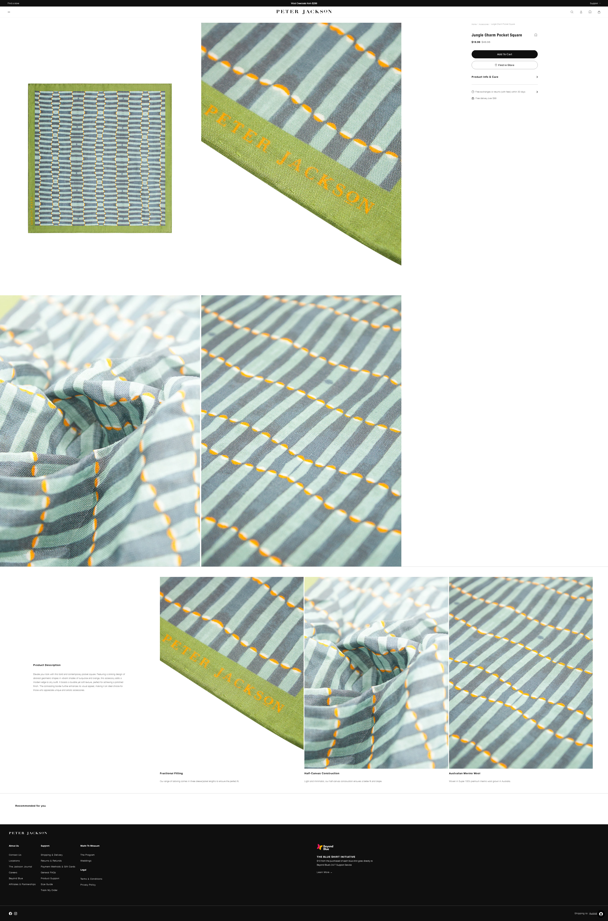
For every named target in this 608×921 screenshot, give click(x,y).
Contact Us (15, 854)
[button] (505, 95)
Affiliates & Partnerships (22, 884)
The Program (87, 854)
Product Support (50, 878)
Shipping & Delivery (52, 854)
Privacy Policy (88, 884)
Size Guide (47, 884)
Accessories (484, 24)
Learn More (325, 872)
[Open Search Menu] (572, 12)
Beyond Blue (16, 878)
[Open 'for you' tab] (601, 914)
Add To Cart (504, 54)
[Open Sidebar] (9, 12)
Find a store (13, 3)
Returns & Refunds (51, 860)
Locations (14, 860)
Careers (13, 872)
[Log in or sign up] (581, 12)
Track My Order (49, 890)
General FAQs (48, 872)
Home (474, 24)
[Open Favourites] (590, 12)
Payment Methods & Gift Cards (58, 866)
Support (594, 3)
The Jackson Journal (20, 866)
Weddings (86, 860)
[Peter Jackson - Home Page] (304, 12)
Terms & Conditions (91, 878)
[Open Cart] (599, 12)
